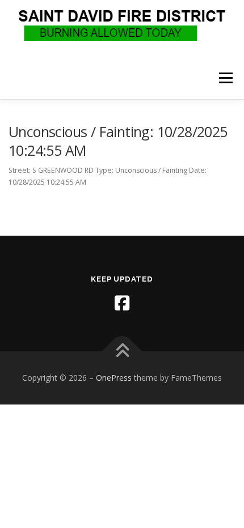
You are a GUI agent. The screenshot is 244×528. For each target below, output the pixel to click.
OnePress (114, 377)
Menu (225, 78)
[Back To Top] (122, 351)
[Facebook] (122, 303)
